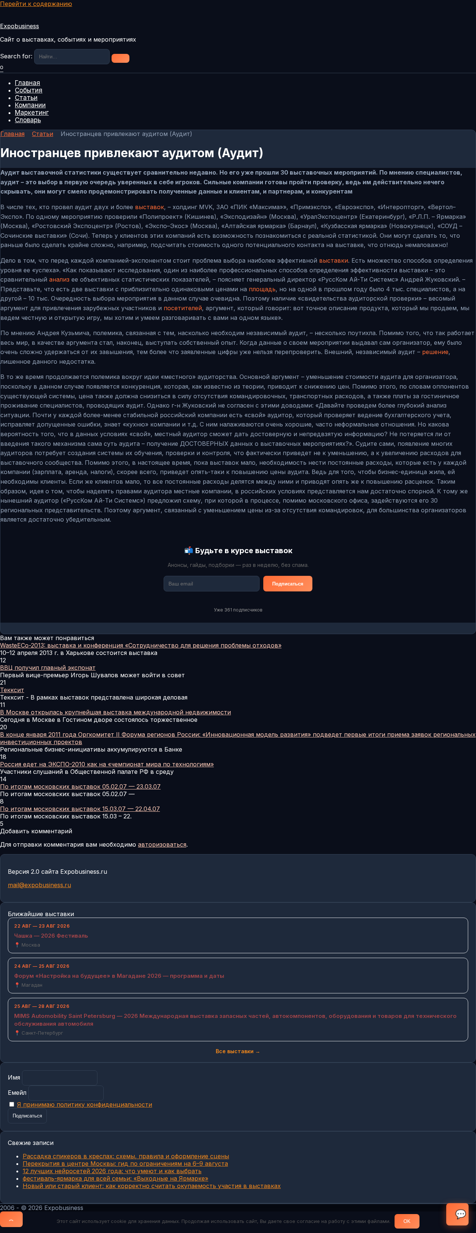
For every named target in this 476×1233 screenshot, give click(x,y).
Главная (27, 83)
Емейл (17, 1092)
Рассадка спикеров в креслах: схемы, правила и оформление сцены (126, 1156)
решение (435, 352)
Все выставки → (238, 1051)
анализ (59, 279)
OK (407, 1221)
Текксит (12, 690)
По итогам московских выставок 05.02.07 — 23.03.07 (80, 786)
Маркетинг (32, 112)
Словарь (28, 120)
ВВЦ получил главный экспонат (48, 667)
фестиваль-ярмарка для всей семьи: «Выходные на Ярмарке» (115, 1178)
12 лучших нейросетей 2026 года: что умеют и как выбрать (112, 1171)
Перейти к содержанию (36, 3)
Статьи (26, 97)
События (28, 90)
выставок (149, 207)
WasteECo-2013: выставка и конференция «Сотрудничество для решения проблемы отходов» (141, 645)
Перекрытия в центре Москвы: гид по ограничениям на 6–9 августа (125, 1163)
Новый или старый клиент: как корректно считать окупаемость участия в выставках (152, 1186)
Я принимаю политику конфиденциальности (84, 1104)
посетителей (183, 308)
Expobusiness (19, 26)
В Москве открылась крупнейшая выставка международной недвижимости (115, 712)
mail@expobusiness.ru (39, 885)
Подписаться (287, 584)
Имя (14, 1077)
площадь (262, 289)
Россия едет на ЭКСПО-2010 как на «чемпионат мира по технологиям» (107, 764)
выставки (333, 260)
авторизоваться (162, 844)
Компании (30, 105)
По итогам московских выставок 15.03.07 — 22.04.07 (80, 808)
